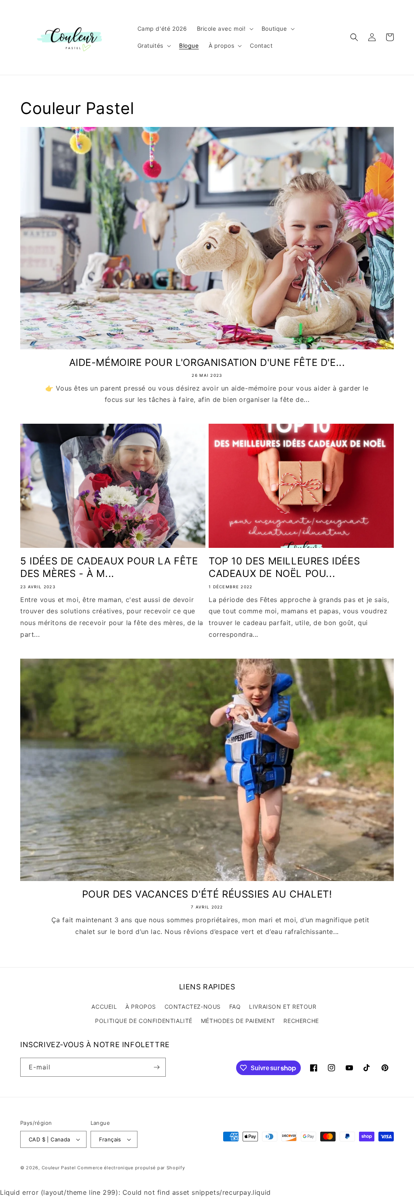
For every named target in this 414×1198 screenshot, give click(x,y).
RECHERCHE (301, 1020)
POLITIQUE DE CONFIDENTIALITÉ (143, 1020)
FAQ (235, 1006)
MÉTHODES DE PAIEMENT (238, 1020)
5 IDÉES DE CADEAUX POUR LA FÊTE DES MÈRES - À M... (109, 567)
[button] (224, 28)
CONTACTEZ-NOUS (193, 1006)
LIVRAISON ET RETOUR (282, 1006)
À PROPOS (140, 1006)
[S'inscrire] (156, 1067)
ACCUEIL (104, 1006)
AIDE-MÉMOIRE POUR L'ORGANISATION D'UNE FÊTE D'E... (207, 362)
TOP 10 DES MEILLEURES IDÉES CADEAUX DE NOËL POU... (284, 567)
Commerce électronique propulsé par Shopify (131, 1168)
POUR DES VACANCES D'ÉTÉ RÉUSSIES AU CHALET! (207, 894)
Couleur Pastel (60, 1168)
